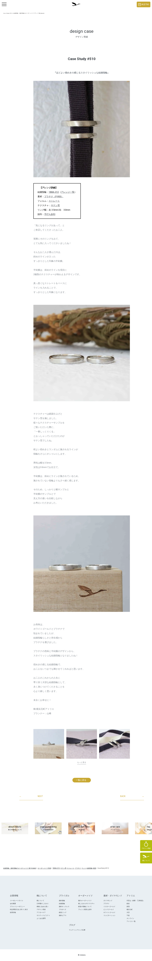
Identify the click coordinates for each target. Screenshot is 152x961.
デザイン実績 (41, 909)
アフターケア (41, 912)
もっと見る (81, 762)
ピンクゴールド (108, 909)
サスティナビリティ (43, 915)
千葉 (128, 915)
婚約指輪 (62, 900)
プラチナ (106, 903)
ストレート (54, 201)
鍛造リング (62, 912)
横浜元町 (130, 909)
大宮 (128, 912)
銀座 (128, 903)
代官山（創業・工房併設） (135, 900)
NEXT (31, 796)
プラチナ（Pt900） (53, 196)
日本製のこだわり (43, 903)
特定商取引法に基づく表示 (19, 909)
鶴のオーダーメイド (85, 900)
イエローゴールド (109, 906)
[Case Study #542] (114, 744)
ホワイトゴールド (109, 912)
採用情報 (13, 912)
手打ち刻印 (49, 214)
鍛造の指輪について (85, 906)
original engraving (48, 828)
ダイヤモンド (107, 900)
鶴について (40, 900)
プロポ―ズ (62, 909)
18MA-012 (54, 192)
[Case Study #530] (81, 744)
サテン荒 (55, 205)
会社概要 (13, 903)
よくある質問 (41, 918)
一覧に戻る (81, 780)
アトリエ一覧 (131, 921)
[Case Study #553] (48, 744)
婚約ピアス (62, 915)
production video (82, 828)
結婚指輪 (62, 903)
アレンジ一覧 (67, 192)
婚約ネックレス (64, 906)
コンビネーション (109, 915)
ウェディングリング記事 (77, 930)
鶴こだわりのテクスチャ (86, 903)
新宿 (128, 906)
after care (115, 828)
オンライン (130, 918)
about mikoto (15, 828)
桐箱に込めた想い (43, 906)
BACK (132, 796)
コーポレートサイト (16, 900)
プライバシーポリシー (17, 906)
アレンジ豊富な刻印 (85, 909)
